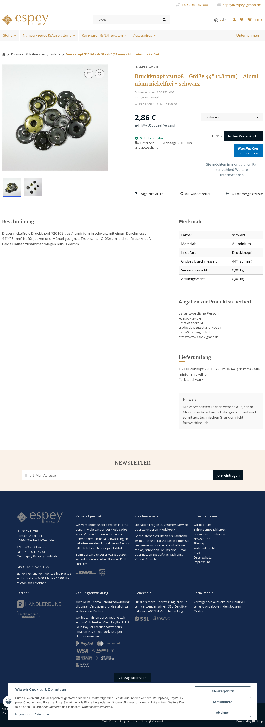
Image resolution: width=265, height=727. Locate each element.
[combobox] (232, 117)
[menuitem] (247, 35)
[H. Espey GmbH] (25, 19)
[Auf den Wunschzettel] (99, 73)
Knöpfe (155, 97)
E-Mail (181, 550)
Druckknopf (241, 252)
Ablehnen (223, 712)
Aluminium (241, 243)
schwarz (238, 235)
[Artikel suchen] (164, 19)
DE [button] (221, 19)
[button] (234, 20)
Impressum (202, 562)
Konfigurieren (222, 701)
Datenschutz (203, 557)
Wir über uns (203, 525)
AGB (197, 552)
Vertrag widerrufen (132, 678)
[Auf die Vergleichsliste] (88, 73)
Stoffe (7, 35)
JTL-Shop (257, 721)
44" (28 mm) (242, 261)
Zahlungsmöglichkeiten (210, 529)
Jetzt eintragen (228, 475)
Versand (169, 125)
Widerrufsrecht (204, 548)
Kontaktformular (146, 559)
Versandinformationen (209, 534)
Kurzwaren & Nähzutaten (102, 35)
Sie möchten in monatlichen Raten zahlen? (232, 169)
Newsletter (202, 539)
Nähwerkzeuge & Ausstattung (47, 35)
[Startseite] (3, 54)
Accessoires (142, 35)
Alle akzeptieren (222, 691)
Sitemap (199, 543)
